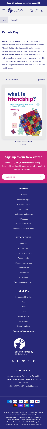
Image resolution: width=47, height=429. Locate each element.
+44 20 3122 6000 (16, 386)
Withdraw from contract (23, 282)
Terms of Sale (23, 258)
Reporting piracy (23, 326)
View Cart (23, 243)
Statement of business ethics (23, 331)
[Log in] (36, 10)
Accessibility (23, 277)
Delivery (23, 195)
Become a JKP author (23, 297)
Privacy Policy (23, 268)
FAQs (23, 312)
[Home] (15, 10)
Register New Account (23, 253)
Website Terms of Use (23, 263)
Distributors (23, 209)
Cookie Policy (24, 272)
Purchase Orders (23, 204)
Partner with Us (23, 316)
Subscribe (10, 177)
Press (24, 307)
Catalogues (23, 219)
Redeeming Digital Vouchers (23, 229)
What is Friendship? (23, 142)
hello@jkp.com (32, 386)
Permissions (23, 321)
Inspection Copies (23, 200)
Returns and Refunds (23, 224)
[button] (4, 11)
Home (4, 20)
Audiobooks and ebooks (24, 214)
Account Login (23, 248)
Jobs (23, 302)
